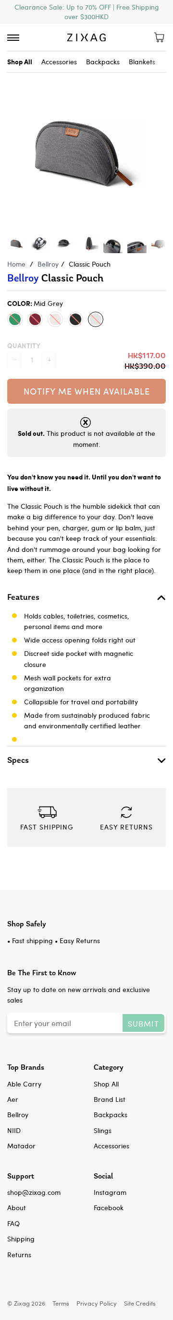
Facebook (109, 1207)
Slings (102, 1130)
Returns (19, 1254)
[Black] (75, 319)
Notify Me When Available (87, 391)
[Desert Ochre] (55, 319)
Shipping (21, 1238)
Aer (12, 1099)
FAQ (13, 1223)
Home (16, 264)
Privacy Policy (96, 1303)
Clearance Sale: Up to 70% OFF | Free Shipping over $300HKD (86, 11)
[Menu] (13, 38)
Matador (21, 1145)
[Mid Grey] (95, 319)
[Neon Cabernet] (35, 319)
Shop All (106, 1083)
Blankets (142, 61)
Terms (60, 1303)
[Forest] (15, 319)
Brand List (109, 1099)
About (16, 1207)
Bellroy (48, 264)
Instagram (110, 1192)
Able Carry (24, 1083)
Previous (12, 142)
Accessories (59, 61)
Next (161, 142)
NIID (14, 1130)
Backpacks (103, 61)
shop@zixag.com (34, 1192)
